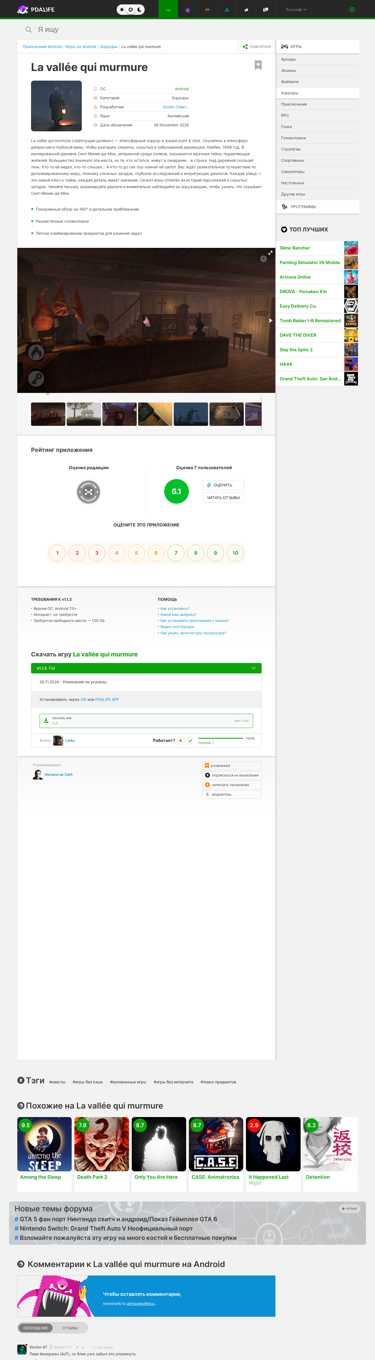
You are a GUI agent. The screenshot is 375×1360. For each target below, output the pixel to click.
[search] (177, 29)
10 (235, 553)
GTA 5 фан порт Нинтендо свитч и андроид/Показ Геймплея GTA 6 (116, 1219)
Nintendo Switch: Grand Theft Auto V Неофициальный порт (104, 1228)
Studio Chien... (176, 106)
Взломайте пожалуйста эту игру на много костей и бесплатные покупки (126, 1237)
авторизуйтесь (141, 1303)
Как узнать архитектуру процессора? (193, 633)
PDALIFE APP (107, 699)
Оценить (223, 485)
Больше (351, 1208)
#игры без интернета (173, 1082)
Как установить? (175, 608)
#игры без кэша (88, 1082)
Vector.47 (38, 1347)
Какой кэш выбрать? (179, 614)
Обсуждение (35, 1328)
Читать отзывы (223, 497)
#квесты (57, 1082)
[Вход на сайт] (352, 9)
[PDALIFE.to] (34, 9)
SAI (83, 699)
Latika (70, 740)
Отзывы (70, 1328)
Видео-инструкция (177, 626)
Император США (59, 774)
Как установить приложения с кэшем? (195, 620)
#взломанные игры (128, 1082)
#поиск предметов (218, 1082)
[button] (270, 252)
